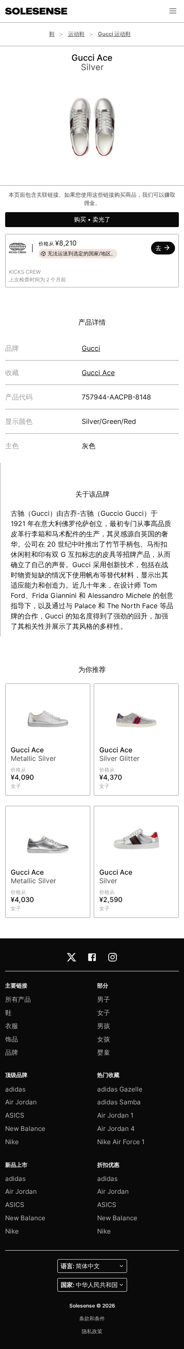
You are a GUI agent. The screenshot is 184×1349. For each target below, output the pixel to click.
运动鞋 (76, 34)
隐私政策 (92, 1331)
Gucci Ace (98, 372)
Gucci (91, 348)
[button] (173, 11)
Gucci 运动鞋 (114, 34)
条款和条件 (92, 1318)
